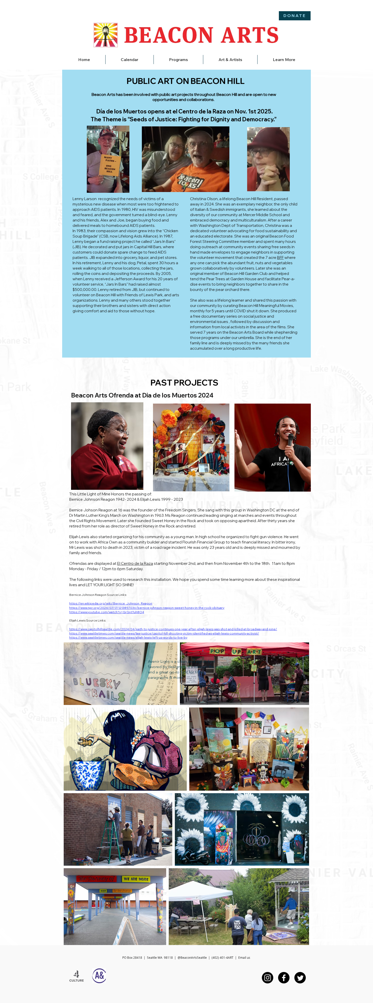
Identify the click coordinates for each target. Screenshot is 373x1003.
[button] (178, 59)
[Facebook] (284, 977)
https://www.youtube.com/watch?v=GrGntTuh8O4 (106, 612)
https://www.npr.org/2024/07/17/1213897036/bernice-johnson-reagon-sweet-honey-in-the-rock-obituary (146, 608)
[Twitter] (300, 977)
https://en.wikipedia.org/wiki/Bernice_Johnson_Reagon (110, 603)
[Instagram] (267, 977)
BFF (280, 257)
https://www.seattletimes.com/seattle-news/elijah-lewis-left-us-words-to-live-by (128, 637)
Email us (244, 957)
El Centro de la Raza (135, 563)
